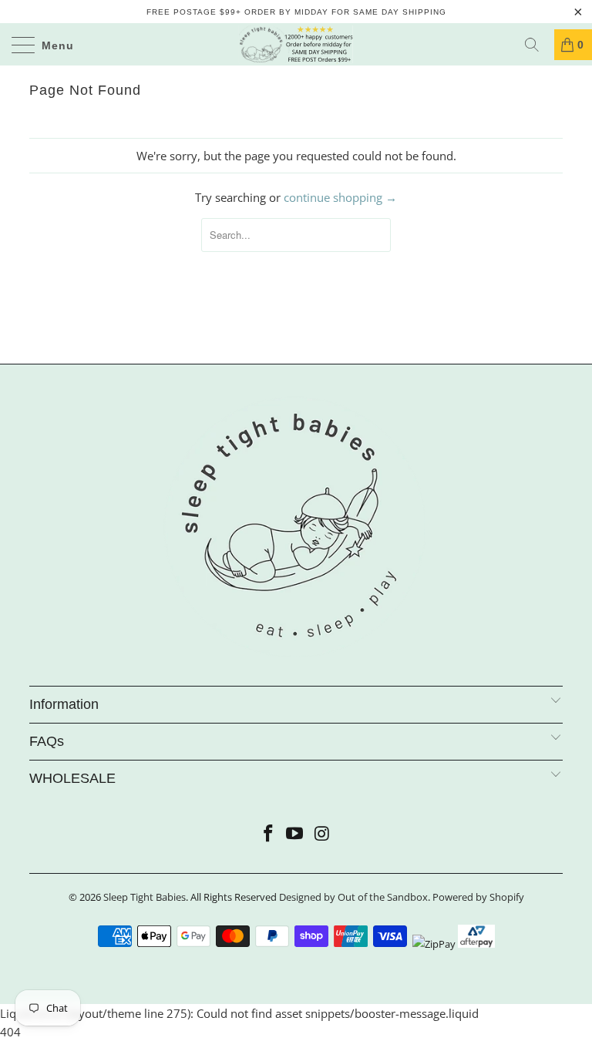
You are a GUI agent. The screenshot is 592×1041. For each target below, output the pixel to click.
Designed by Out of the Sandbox (353, 897)
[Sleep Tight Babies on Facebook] (268, 834)
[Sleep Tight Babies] (296, 44)
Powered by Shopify (478, 897)
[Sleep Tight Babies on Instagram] (322, 834)
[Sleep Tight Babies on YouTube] (295, 834)
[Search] (537, 45)
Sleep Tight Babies (144, 897)
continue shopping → (340, 197)
